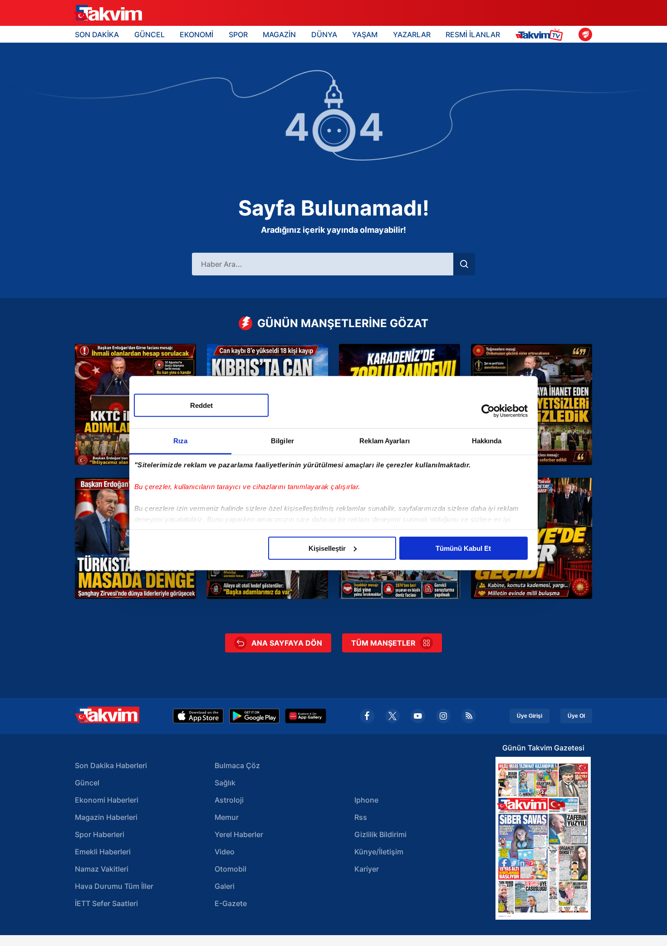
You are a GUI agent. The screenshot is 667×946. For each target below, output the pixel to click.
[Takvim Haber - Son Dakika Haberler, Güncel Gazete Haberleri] (108, 13)
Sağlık (225, 782)
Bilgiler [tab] (282, 440)
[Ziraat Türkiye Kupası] (585, 34)
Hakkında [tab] (487, 440)
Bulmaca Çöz (237, 765)
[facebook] (367, 716)
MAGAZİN (279, 34)
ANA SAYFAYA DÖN (286, 642)
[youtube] (418, 716)
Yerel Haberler (239, 834)
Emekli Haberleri (103, 851)
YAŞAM (365, 34)
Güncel (87, 782)
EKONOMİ (196, 34)
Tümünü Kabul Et (463, 548)
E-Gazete (231, 903)
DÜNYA (324, 34)
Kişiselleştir (327, 548)
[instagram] (443, 716)
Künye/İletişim (378, 851)
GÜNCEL (149, 34)
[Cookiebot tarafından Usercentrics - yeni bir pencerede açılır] (488, 411)
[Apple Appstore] (198, 716)
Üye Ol (576, 716)
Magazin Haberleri (106, 817)
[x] (392, 716)
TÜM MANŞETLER (383, 642)
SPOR (238, 34)
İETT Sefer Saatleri (106, 903)
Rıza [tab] (180, 440)
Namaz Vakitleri (101, 868)
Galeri (225, 886)
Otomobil (230, 868)
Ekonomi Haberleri (106, 799)
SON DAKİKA (97, 34)
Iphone (366, 799)
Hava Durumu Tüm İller (114, 886)
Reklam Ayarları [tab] (384, 440)
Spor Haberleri (99, 834)
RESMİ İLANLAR (473, 34)
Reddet (201, 405)
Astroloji (229, 799)
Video (225, 851)
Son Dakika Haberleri (111, 765)
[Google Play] (254, 716)
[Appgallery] (305, 716)
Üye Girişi (529, 716)
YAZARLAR (412, 34)
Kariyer (366, 868)
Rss (360, 817)
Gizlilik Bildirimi (380, 834)
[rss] (468, 716)
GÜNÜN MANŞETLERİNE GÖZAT (342, 323)
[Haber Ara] (464, 264)
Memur (227, 817)
